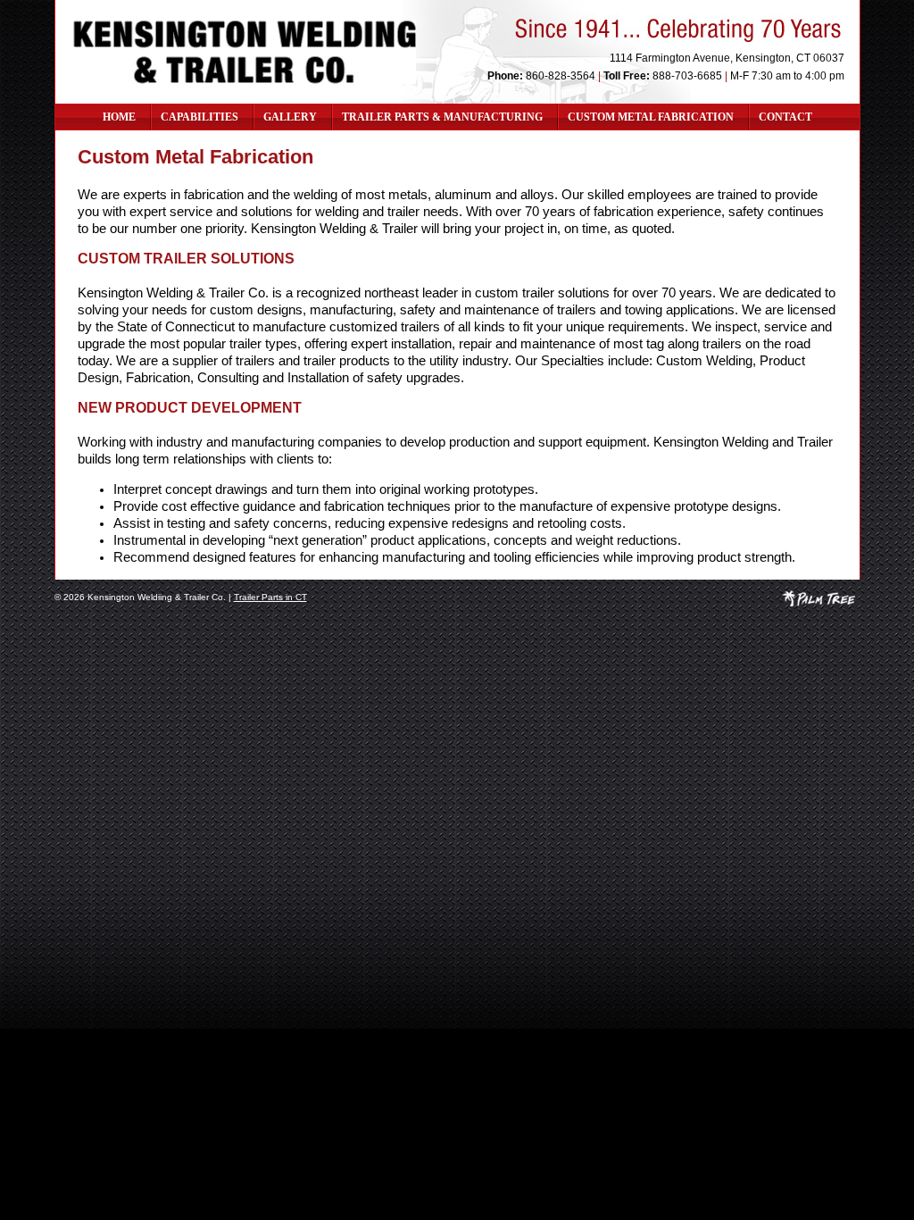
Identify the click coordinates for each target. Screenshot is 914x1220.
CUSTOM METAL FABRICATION (651, 117)
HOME (119, 117)
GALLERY (290, 117)
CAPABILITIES (199, 117)
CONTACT (785, 117)
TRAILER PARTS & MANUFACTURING (442, 117)
